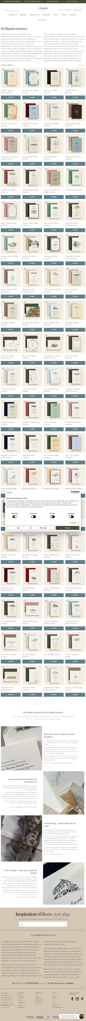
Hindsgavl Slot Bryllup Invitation (8, 556)
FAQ (53, 995)
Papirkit (20, 1004)
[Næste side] (50, 703)
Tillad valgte (43, 528)
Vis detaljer (73, 523)
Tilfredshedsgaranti (57, 1007)
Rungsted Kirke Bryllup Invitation (72, 556)
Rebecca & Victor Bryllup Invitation (9, 124)
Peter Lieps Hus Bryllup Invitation (51, 456)
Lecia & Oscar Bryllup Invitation (29, 390)
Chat (53, 1000)
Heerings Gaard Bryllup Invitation (30, 224)
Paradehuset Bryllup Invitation (28, 456)
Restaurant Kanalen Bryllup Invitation (71, 224)
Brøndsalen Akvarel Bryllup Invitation (7, 688)
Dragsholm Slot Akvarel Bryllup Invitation (72, 257)
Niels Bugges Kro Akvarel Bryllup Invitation (52, 357)
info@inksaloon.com (7, 1005)
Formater (20, 1000)
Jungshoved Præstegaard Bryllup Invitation (8, 456)
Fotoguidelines (22, 1002)
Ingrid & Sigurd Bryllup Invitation (8, 224)
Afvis (18, 528)
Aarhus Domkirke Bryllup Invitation (30, 191)
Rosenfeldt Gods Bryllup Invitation (30, 556)
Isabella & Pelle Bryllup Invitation (51, 489)
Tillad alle (67, 528)
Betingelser (38, 997)
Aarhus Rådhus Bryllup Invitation (51, 323)
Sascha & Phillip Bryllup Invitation (52, 589)
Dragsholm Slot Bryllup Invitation (29, 124)
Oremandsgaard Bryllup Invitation (73, 423)
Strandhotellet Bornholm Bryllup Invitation (51, 688)
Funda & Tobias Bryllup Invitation (51, 556)
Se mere (10, 97)
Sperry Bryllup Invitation (52, 654)
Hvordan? (20, 995)
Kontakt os (55, 997)
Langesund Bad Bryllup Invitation (30, 158)
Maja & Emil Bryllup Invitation (29, 357)
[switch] (33, 516)
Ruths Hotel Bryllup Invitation (28, 589)
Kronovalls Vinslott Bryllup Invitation (31, 423)
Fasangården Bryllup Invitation (50, 257)
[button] (9, 10)
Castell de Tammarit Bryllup (71, 655)
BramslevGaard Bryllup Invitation (51, 124)
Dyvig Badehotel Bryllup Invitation (8, 622)
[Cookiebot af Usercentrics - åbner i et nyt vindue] (72, 492)
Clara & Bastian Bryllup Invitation (9, 655)
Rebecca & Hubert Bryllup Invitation (73, 489)
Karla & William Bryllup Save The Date (9, 290)
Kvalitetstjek (21, 1007)
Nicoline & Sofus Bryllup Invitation (30, 91)
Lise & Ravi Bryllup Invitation (71, 357)
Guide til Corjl (55, 1004)
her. (72, 763)
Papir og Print (21, 997)
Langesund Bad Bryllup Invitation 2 (73, 124)
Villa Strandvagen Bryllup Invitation (52, 290)
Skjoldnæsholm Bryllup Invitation (29, 622)
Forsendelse (38, 1002)
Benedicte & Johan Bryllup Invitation (73, 688)
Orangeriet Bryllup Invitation (50, 423)
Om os (37, 995)
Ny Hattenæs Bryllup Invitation (7, 423)
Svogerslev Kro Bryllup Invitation (8, 191)
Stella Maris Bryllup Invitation (28, 688)
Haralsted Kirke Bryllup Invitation (73, 158)
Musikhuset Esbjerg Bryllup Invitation (28, 290)
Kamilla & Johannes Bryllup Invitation (7, 91)
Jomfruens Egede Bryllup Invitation (9, 489)
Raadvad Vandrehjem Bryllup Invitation (29, 489)
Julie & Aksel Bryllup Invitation (72, 456)
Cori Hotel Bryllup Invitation (71, 91)
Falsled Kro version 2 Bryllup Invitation (7, 589)
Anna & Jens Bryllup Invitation (50, 91)
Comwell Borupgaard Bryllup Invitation (50, 622)
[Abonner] (65, 924)
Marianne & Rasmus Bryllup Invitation (7, 357)
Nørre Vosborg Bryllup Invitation (51, 390)
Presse (37, 1004)
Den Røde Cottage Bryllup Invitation (30, 323)
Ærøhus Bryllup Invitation (73, 190)
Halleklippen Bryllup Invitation (71, 323)
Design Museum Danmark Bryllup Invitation (9, 158)
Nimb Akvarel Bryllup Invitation (8, 390)
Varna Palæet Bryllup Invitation (51, 224)
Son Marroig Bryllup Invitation (28, 655)
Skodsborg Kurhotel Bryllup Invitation (71, 622)
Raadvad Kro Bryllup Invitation (7, 323)
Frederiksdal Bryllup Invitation (50, 158)
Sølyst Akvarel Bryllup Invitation (29, 257)
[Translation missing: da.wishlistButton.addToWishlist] (3, 70)
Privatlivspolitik (39, 1000)
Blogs (53, 1002)
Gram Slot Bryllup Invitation (71, 290)
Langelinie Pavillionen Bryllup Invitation (72, 390)
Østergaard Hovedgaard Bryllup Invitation (51, 191)
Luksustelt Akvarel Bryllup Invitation (9, 257)
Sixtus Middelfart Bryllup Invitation (73, 589)
